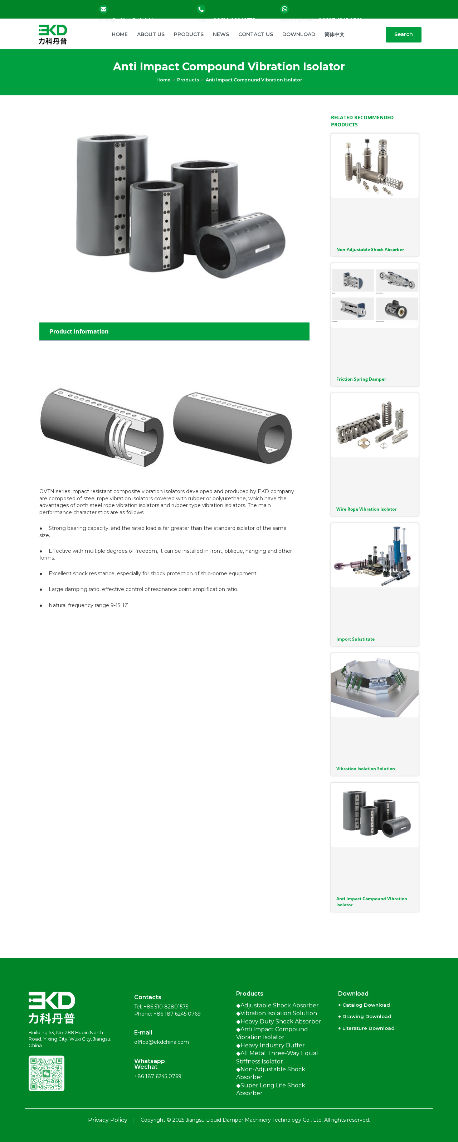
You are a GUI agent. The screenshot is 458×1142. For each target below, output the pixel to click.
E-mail (143, 1032)
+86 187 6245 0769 (177, 1014)
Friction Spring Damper (361, 379)
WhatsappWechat (149, 1064)
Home (163, 79)
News (221, 34)
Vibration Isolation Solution (365, 769)
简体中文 (335, 34)
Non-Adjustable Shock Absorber (370, 249)
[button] (404, 34)
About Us (151, 34)
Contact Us (255, 34)
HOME (120, 34)
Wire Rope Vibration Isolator (366, 509)
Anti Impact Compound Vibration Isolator (254, 79)
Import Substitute (355, 639)
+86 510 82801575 (165, 1006)
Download (298, 34)
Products (189, 34)
